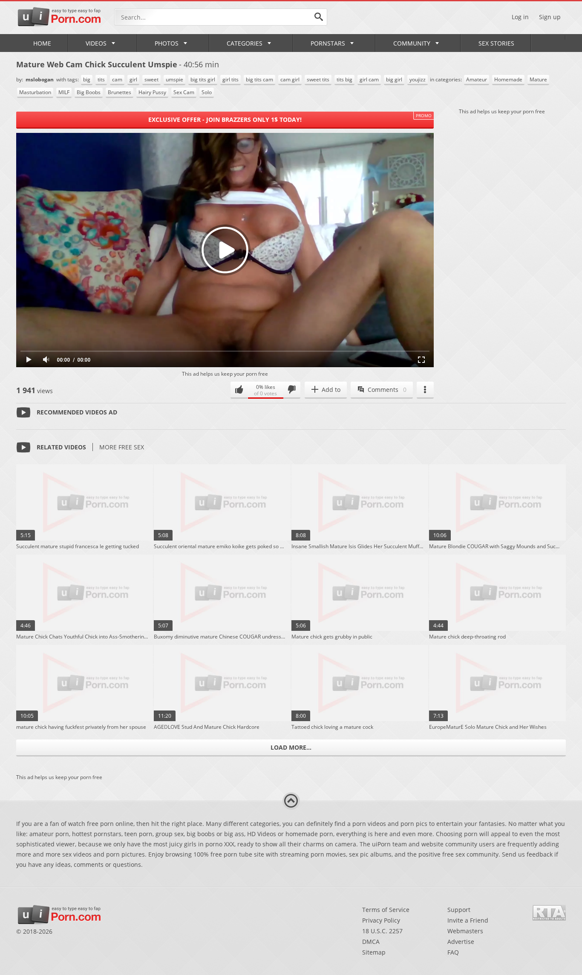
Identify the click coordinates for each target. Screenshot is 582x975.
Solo (207, 92)
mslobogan (40, 79)
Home (42, 43)
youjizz (417, 79)
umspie (174, 79)
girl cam (369, 79)
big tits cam (259, 79)
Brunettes (119, 92)
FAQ (453, 952)
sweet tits (318, 79)
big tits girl (202, 79)
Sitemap (374, 952)
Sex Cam (183, 92)
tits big (344, 79)
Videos (96, 43)
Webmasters (465, 931)
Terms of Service (385, 910)
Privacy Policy (381, 920)
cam (117, 79)
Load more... (291, 747)
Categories (244, 43)
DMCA (371, 942)
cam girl (290, 79)
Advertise (460, 942)
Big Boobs (89, 92)
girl (133, 79)
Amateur (476, 79)
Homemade (508, 79)
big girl (394, 79)
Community (411, 43)
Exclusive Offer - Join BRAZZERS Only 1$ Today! (225, 119)
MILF (63, 92)
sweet (151, 79)
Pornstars (328, 43)
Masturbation (35, 92)
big (86, 79)
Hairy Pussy (152, 92)
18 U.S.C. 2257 (382, 931)
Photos (167, 43)
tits (101, 79)
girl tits (230, 79)
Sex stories (496, 43)
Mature (538, 79)
